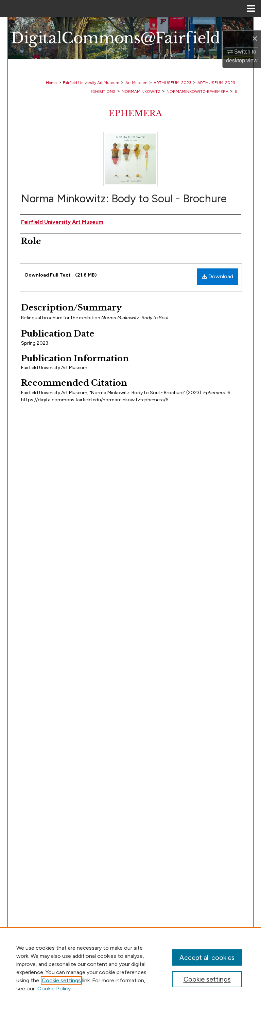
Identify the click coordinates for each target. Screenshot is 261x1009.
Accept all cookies (206, 957)
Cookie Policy (54, 988)
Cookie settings (61, 980)
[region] (130, 968)
